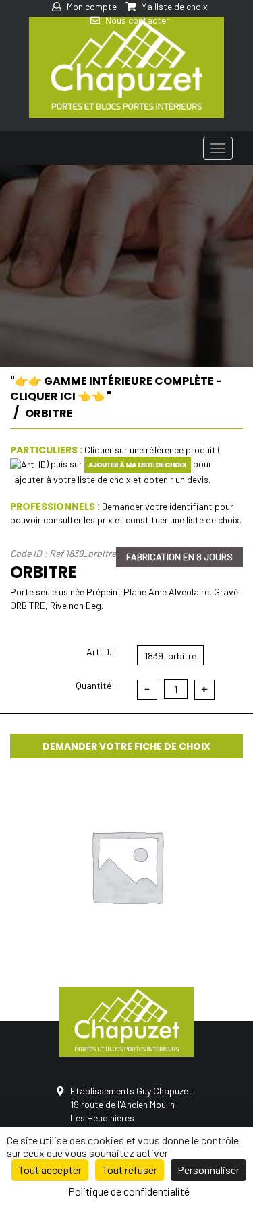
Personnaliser (208, 1169)
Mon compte (91, 6)
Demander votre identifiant (157, 506)
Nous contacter (136, 20)
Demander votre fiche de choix (126, 746)
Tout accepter (50, 1169)
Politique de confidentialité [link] (129, 1191)
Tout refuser (129, 1169)
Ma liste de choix (173, 6)
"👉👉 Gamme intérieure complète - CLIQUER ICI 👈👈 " (116, 388)
